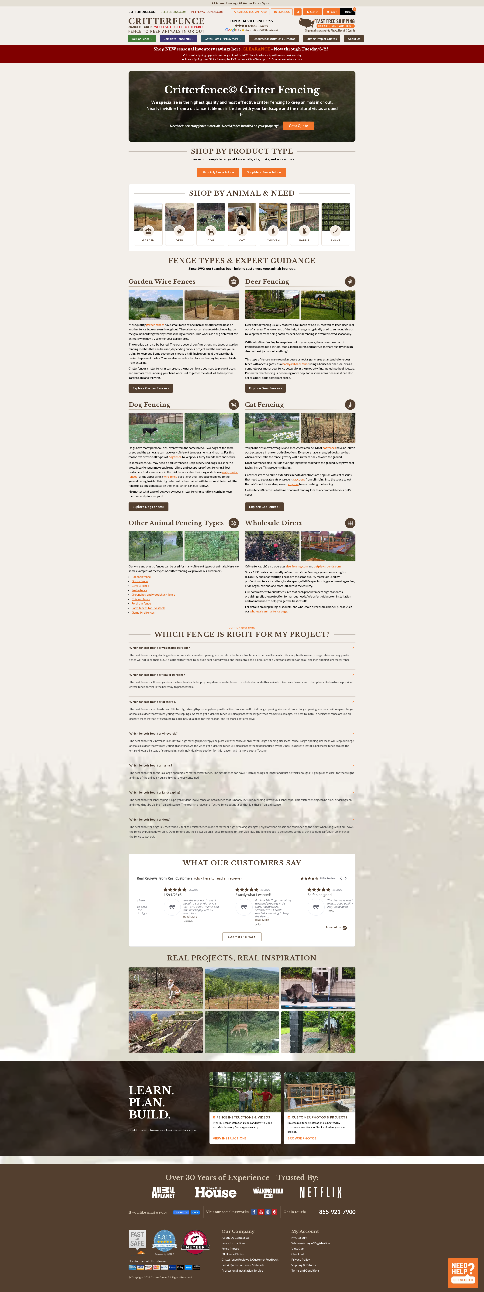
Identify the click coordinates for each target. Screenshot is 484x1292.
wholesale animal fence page (268, 611)
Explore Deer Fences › (265, 388)
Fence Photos (230, 1248)
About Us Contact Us (235, 1237)
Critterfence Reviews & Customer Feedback (250, 1259)
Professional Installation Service (242, 1270)
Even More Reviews (240, 936)
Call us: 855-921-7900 (251, 11)
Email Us (283, 11)
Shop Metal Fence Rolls (262, 172)
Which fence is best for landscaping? (155, 792)
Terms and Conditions (305, 1270)
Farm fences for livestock (148, 608)
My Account (299, 1237)
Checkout (297, 1254)
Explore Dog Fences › (148, 507)
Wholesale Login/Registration (310, 1243)
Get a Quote (298, 126)
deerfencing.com (297, 566)
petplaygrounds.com (327, 566)
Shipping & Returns (303, 1265)
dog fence (175, 457)
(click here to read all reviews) (217, 878)
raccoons (299, 479)
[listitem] (289, 904)
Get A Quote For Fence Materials (243, 1265)
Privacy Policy (300, 1259)
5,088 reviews (268, 30)
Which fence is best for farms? (150, 765)
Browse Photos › (303, 1138)
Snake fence (139, 590)
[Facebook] (254, 1212)
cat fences (329, 448)
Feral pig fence (141, 603)
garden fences (155, 324)
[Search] (298, 12)
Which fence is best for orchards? (153, 701)
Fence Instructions (233, 1243)
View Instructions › (231, 1138)
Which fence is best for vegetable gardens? (159, 647)
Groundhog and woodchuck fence (153, 594)
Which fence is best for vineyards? (153, 733)
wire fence (170, 476)
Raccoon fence (141, 576)
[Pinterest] (274, 1212)
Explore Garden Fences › (151, 388)
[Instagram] (268, 1212)
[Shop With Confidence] (137, 1243)
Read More (216, 920)
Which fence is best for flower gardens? (157, 674)
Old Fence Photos (233, 1254)
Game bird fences (143, 612)
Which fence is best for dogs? (150, 819)
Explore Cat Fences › (264, 507)
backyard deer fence (295, 364)
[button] (341, 878)
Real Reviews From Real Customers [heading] (165, 878)
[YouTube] (261, 1212)
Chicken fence (141, 599)
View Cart (297, 1248)
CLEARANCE (256, 49)
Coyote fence (140, 585)
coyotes (293, 484)
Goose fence (140, 581)
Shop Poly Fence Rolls (216, 172)
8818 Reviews (259, 25)
